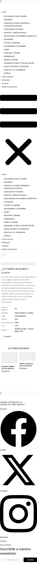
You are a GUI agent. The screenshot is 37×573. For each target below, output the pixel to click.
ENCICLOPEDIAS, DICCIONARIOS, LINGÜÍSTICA (20, 36)
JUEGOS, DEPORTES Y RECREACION (16, 66)
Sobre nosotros (7, 77)
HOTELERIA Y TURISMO (12, 53)
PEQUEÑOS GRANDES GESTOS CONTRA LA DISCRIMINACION (8, 369)
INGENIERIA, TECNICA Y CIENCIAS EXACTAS (19, 63)
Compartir (7, 336)
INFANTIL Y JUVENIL (11, 60)
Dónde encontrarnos (9, 87)
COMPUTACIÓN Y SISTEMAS (13, 29)
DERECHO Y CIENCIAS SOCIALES (15, 33)
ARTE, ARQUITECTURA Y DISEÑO (15, 16)
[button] (18, 131)
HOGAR (6, 50)
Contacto (5, 83)
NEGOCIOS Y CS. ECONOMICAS (14, 70)
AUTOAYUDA (8, 20)
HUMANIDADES (9, 56)
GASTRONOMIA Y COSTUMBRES (15, 46)
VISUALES (7, 73)
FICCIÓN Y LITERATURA (12, 43)
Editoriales (6, 80)
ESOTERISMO (8, 39)
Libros (4, 12)
